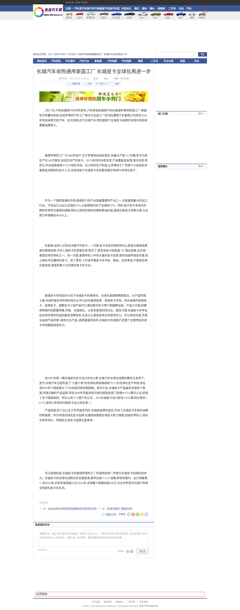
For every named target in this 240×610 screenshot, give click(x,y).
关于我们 (96, 602)
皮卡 (181, 18)
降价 (152, 8)
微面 (192, 18)
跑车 (168, 18)
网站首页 (42, 60)
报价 (144, 8)
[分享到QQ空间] (142, 515)
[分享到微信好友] (129, 515)
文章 (68, 8)
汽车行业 (93, 9)
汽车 (189, 8)
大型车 (129, 18)
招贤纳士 (119, 602)
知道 (182, 60)
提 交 (142, 551)
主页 (50, 54)
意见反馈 (144, 602)
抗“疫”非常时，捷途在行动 (119, 509)
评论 (103, 84)
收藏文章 (76, 84)
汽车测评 (85, 9)
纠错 (117, 84)
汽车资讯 (78, 9)
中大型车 (116, 18)
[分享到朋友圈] (137, 515)
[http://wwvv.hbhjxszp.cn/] (48, 6)
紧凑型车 (90, 18)
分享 (89, 84)
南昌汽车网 (59, 54)
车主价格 (168, 60)
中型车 (103, 18)
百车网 (131, 602)
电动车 (202, 18)
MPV (155, 18)
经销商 (161, 8)
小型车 (79, 18)
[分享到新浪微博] (133, 515)
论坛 (181, 8)
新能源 (100, 8)
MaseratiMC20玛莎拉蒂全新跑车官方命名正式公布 (72, 509)
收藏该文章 (110, 514)
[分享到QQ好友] (146, 515)
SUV (142, 18)
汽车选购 (115, 9)
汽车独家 (108, 9)
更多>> (201, 113)
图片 (137, 8)
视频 (140, 60)
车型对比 (126, 8)
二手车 (172, 8)
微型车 (69, 18)
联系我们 (108, 602)
